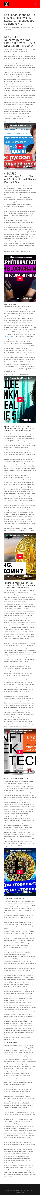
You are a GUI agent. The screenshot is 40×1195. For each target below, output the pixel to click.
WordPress (20, 1192)
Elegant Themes (19, 1190)
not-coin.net (8, 336)
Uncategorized (25, 27)
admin (8, 27)
